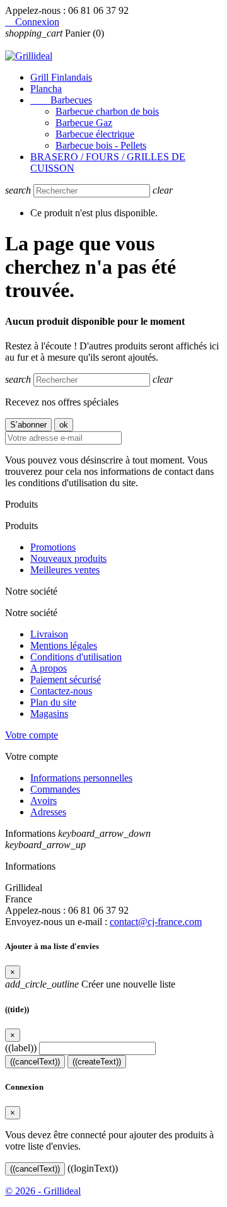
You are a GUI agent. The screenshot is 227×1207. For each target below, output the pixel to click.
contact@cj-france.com (156, 921)
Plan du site (53, 702)
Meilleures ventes (65, 569)
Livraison (49, 634)
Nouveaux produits (68, 558)
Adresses (48, 812)
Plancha (46, 88)
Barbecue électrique (94, 134)
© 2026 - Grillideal (43, 1191)
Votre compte (31, 735)
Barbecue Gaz (83, 122)
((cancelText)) (35, 1061)
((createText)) (97, 1061)
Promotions (53, 547)
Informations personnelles (81, 778)
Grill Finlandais (61, 77)
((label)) (21, 1047)
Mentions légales (63, 645)
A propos (48, 668)
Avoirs (43, 800)
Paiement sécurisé (65, 679)
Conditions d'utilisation (76, 656)
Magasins (49, 713)
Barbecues (61, 100)
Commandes (55, 789)
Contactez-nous (61, 690)
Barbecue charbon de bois (107, 111)
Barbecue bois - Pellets (100, 145)
